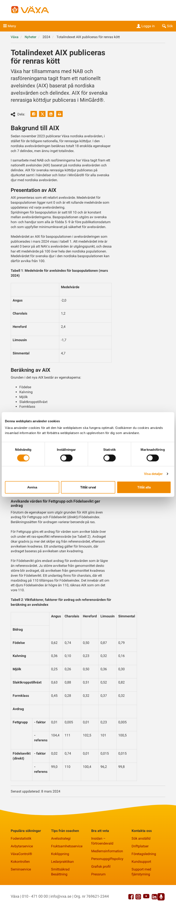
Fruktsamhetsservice (66, 846)
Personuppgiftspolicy (107, 859)
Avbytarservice (22, 846)
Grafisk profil (101, 866)
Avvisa (32, 487)
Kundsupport (141, 862)
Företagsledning (144, 854)
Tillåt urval (88, 487)
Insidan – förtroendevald (102, 840)
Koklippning (60, 854)
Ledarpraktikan (62, 862)
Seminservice (21, 869)
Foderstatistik (21, 838)
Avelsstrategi (61, 838)
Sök (170, 26)
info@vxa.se (60, 896)
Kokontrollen (20, 862)
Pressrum (98, 874)
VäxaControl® (21, 854)
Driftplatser (140, 846)
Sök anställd (141, 838)
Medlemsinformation (107, 851)
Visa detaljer (153, 473)
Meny (12, 26)
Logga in (148, 26)
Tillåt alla (144, 487)
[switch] (66, 457)
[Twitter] (42, 114)
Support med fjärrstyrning (141, 871)
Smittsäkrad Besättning (60, 871)
